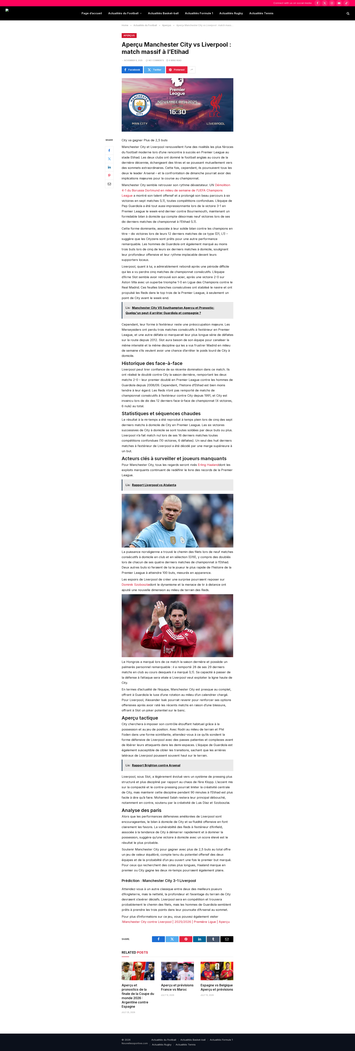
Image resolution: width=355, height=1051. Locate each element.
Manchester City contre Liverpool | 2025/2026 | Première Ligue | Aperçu (176, 922)
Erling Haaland (208, 465)
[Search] (347, 13)
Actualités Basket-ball (163, 13)
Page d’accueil (92, 13)
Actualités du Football (123, 13)
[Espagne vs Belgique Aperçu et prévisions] (217, 971)
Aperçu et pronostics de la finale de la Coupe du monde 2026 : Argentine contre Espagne (138, 996)
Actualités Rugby (231, 13)
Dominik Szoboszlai (136, 584)
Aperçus (129, 35)
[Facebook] (109, 150)
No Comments (156, 60)
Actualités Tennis (261, 13)
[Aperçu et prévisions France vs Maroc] (177, 971)
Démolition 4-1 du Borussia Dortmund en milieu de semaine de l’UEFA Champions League (176, 190)
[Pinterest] (109, 175)
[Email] (109, 183)
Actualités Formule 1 (199, 13)
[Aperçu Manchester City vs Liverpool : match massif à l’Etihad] (177, 105)
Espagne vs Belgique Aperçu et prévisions (217, 987)
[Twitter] (109, 158)
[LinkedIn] (109, 167)
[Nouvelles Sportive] (20, 13)
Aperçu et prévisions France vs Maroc (177, 987)
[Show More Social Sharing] (191, 69)
